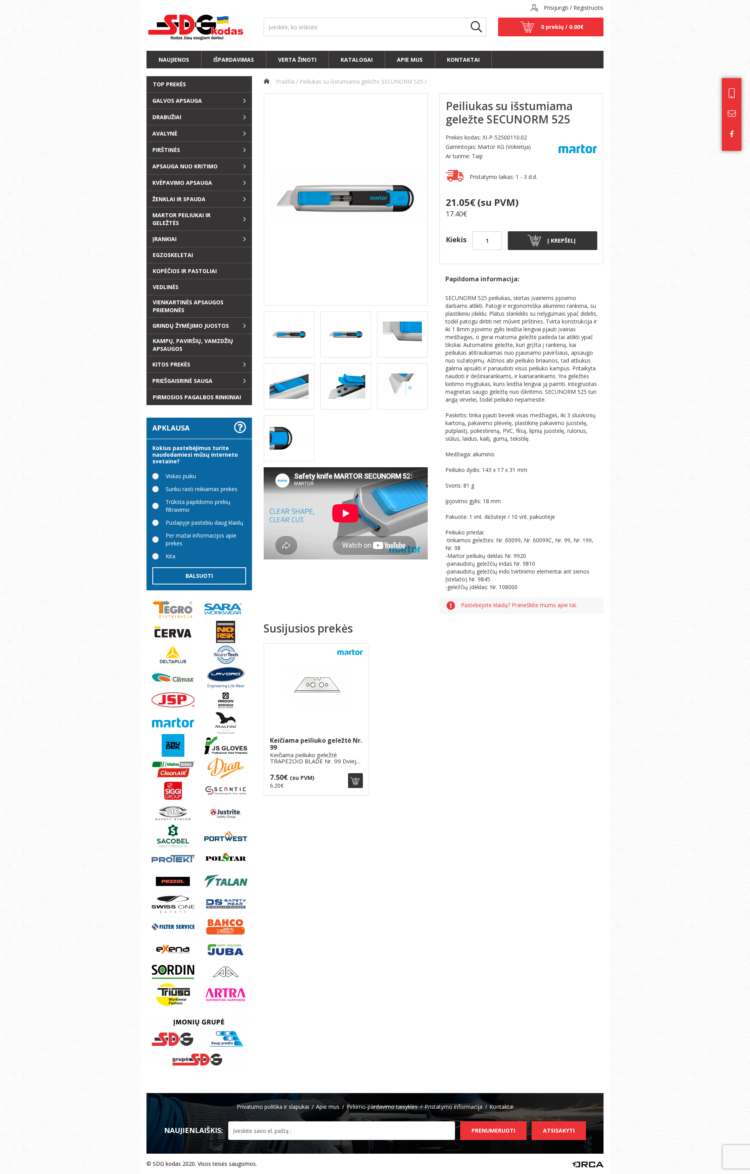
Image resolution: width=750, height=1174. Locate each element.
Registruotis (588, 7)
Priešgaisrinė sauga (182, 380)
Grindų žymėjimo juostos (190, 325)
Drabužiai (166, 117)
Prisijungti (556, 7)
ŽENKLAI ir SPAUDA (178, 199)
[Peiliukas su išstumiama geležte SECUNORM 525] (346, 199)
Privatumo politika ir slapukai (273, 1106)
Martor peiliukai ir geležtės (181, 219)
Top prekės (169, 84)
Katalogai (357, 59)
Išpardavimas (233, 59)
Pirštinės (166, 150)
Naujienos (174, 59)
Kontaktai (463, 59)
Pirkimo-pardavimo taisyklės (382, 1106)
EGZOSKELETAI (173, 255)
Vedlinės (166, 287)
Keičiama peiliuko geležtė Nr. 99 (316, 744)
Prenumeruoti (493, 1130)
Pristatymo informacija (453, 1106)
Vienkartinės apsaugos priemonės (188, 306)
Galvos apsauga (177, 100)
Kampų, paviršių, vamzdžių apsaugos (193, 344)
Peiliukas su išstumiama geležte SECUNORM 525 (361, 81)
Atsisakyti (559, 1130)
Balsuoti (199, 575)
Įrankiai (164, 239)
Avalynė (164, 133)
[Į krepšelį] (355, 780)
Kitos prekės (171, 364)
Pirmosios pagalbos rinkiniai (197, 397)
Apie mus (410, 59)
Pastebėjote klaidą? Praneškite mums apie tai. (519, 605)
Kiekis (456, 239)
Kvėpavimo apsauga (182, 182)
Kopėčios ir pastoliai (185, 271)
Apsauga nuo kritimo (185, 166)
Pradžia (284, 81)
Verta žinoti (297, 59)
